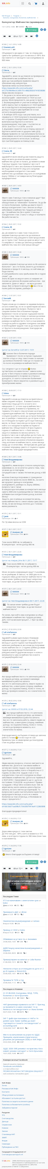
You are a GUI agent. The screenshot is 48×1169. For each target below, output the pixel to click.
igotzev (7, 752)
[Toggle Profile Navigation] (43, 3)
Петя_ (7, 70)
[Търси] (29, 3)
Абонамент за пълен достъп (13, 1098)
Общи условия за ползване (13, 1095)
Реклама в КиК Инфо (10, 1088)
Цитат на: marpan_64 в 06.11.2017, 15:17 (19, 560)
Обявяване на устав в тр (14, 939)
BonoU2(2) (21, 971)
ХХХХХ (16, 188)
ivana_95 (8, 151)
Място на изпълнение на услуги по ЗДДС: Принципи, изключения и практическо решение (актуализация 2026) (21, 1037)
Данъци (5, 1121)
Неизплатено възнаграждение (16, 921)
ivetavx (36, 921)
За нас (4, 1085)
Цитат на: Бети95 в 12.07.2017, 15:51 (18, 350)
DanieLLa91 (9, 47)
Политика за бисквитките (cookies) (16, 1104)
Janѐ (6, 516)
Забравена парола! (9, 1108)
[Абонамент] (36, 3)
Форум (4, 1140)
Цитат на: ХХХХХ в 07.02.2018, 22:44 (17, 709)
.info (6, 3)
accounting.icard (10, 1025)
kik (6, 1161)
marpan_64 (18, 532)
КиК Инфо (37, 1039)
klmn (6, 393)
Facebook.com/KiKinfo (12, 1066)
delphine (6, 950)
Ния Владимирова (13, 459)
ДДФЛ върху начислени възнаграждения (21, 948)
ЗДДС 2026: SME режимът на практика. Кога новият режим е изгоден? (22, 1049)
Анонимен (32, 939)
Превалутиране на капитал (15, 959)
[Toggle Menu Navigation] (23, 3)
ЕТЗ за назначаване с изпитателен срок (21, 900)
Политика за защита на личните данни (17, 1101)
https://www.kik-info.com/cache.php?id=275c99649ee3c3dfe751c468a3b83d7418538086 (23, 89)
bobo (5, 903)
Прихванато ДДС (10, 912)
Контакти (5, 1092)
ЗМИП (4, 1137)
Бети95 (7, 298)
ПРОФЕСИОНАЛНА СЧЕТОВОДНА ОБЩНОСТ (23, 1071)
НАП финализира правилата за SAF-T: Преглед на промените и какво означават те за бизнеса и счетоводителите (24, 1006)
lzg (22, 980)
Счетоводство (8, 1118)
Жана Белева (37, 1009)
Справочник (7, 1125)
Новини (5, 1128)
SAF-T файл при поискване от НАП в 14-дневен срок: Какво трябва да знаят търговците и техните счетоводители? (21, 1020)
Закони (5, 1131)
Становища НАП (8, 1134)
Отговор (32, 30)
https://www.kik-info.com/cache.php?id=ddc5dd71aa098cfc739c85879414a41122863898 (23, 805)
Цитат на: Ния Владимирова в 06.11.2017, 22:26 (23, 601)
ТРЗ (3, 1115)
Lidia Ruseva (35, 959)
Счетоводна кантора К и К (12, 1154)
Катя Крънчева (21, 995)
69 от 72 (17, 36)
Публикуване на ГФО (10, 1147)
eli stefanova (10, 632)
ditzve (23, 912)
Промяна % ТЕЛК (10, 980)
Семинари (6, 1144)
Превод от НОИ (10, 930)
